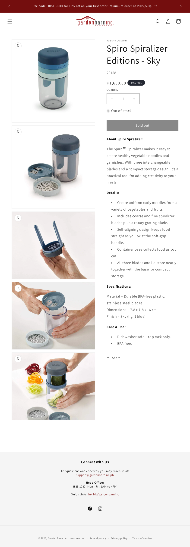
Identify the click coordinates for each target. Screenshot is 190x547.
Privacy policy (119, 538)
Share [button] (116, 358)
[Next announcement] (181, 6)
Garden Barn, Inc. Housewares (66, 538)
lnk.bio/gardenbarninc (103, 494)
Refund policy (98, 538)
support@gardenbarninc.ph (95, 475)
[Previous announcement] (9, 6)
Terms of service (142, 538)
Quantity (112, 90)
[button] (10, 21)
